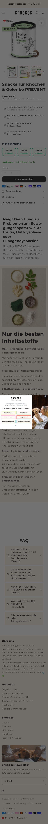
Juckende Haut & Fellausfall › (23, 421)
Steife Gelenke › (23, 412)
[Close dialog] (46, 396)
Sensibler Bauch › (8, 412)
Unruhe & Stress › (8, 417)
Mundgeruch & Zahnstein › (8, 421)
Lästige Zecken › (23, 417)
